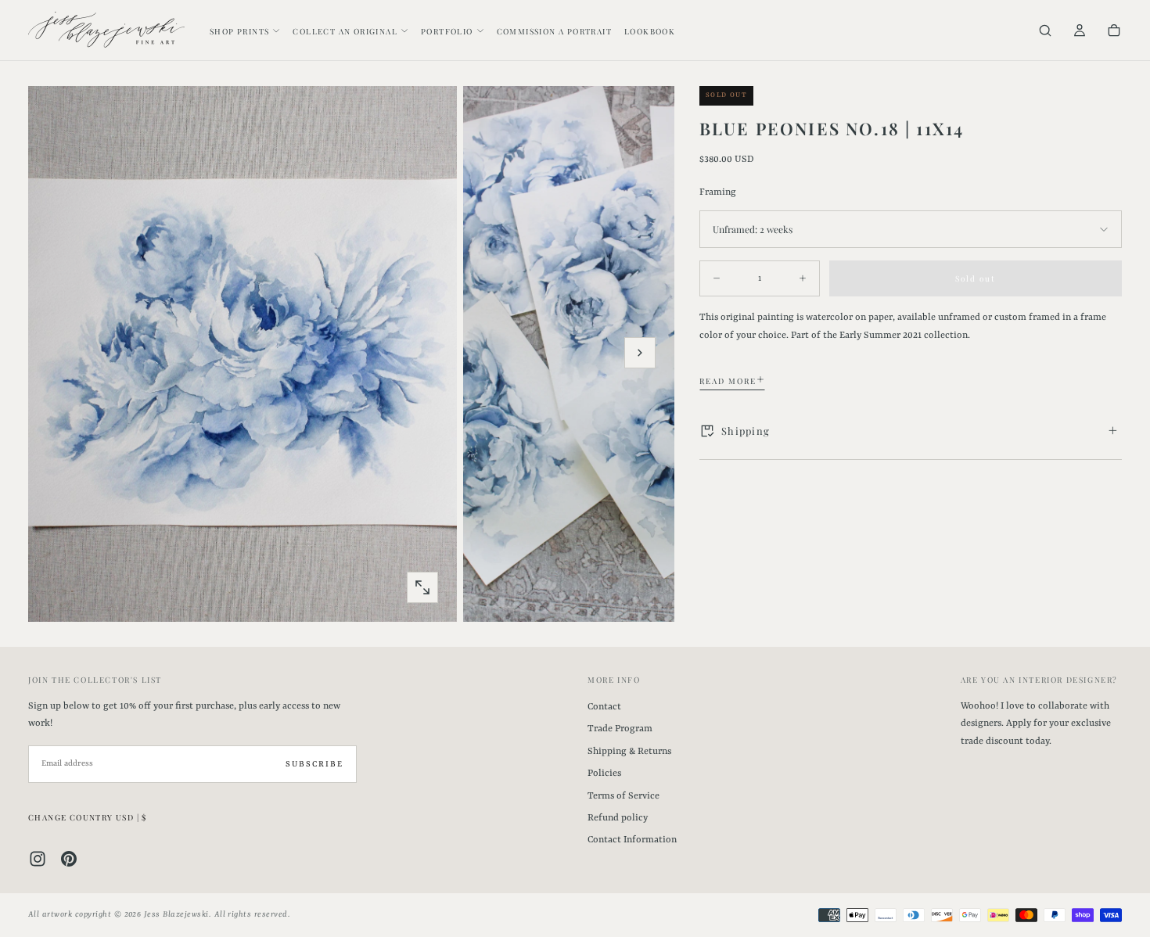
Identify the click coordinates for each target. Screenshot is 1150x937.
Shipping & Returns (629, 751)
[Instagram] (37, 858)
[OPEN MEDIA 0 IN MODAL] (422, 587)
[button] (1045, 31)
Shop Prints (239, 31)
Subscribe (314, 764)
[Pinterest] (68, 858)
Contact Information (632, 840)
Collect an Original (345, 31)
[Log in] (1079, 31)
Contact (604, 707)
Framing (717, 191)
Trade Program (620, 728)
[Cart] (1114, 31)
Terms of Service (623, 796)
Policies (604, 773)
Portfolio (447, 31)
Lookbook (649, 31)
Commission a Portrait (554, 31)
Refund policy (618, 818)
